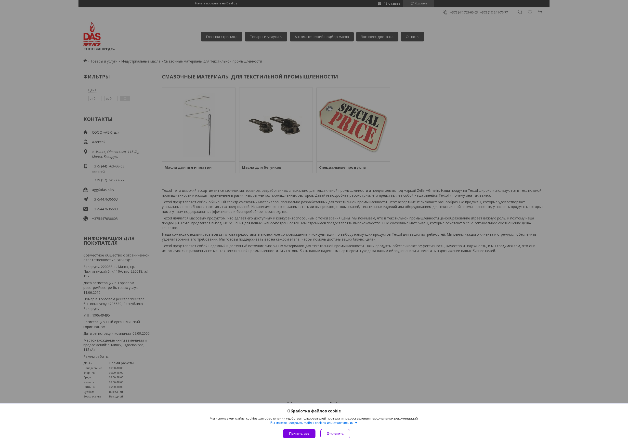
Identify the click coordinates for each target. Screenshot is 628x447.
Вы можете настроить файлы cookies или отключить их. (312, 423)
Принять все (299, 433)
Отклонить (335, 433)
